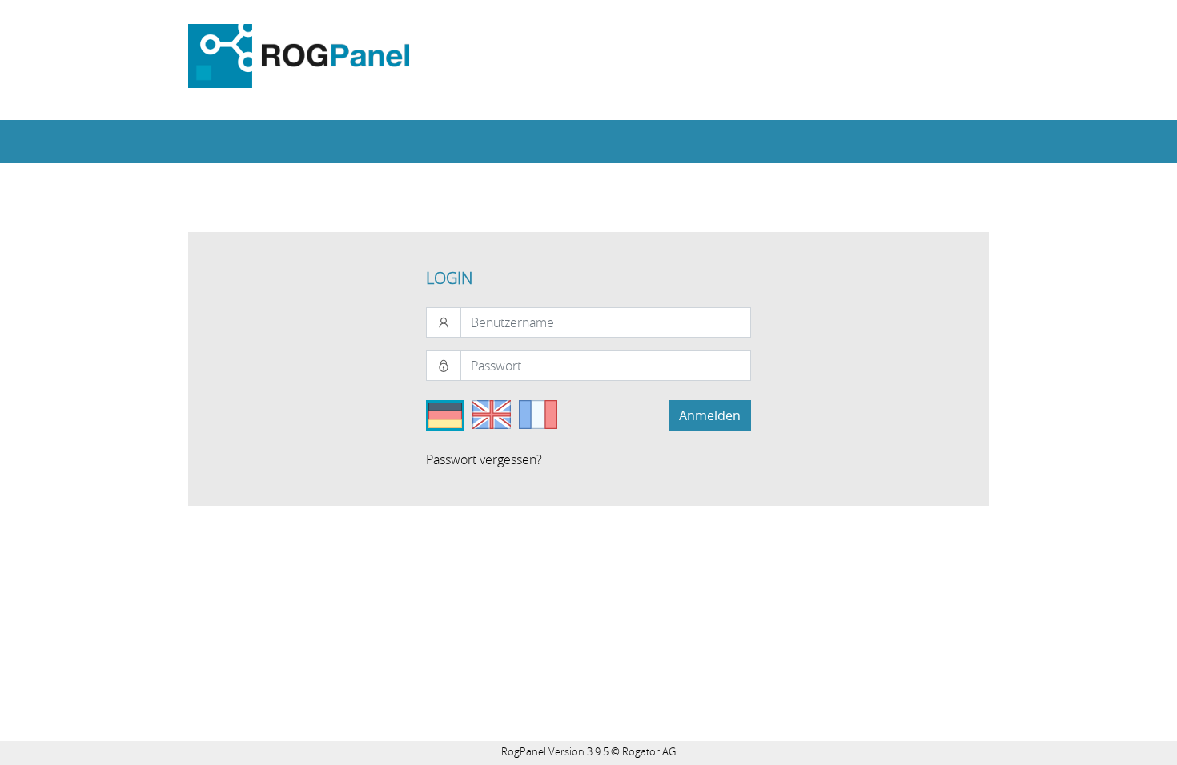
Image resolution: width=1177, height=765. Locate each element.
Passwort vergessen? (484, 459)
